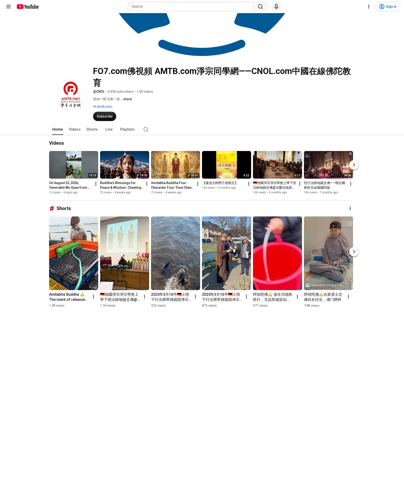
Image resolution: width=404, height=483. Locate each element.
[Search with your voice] (276, 6)
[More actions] (96, 183)
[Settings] (369, 6)
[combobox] (192, 6)
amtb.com (104, 106)
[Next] (354, 165)
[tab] (57, 129)
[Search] (260, 6)
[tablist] (202, 129)
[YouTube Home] (27, 6)
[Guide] (8, 6)
